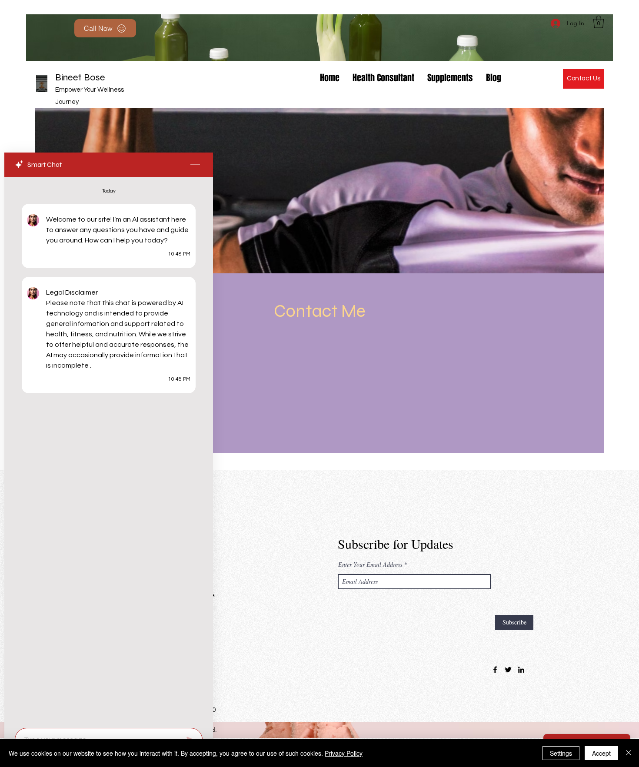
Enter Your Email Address (370, 564)
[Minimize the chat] (195, 165)
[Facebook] (495, 669)
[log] (108, 450)
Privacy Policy (344, 753)
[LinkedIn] (521, 669)
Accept (601, 753)
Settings (561, 753)
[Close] (628, 753)
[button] (598, 22)
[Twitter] (508, 669)
